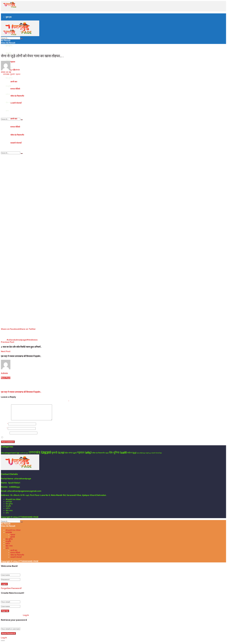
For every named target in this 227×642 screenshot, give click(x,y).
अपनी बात (13, 119)
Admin (17, 70)
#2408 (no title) (13, 499)
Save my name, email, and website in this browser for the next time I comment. (42, 437)
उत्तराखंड (6, 74)
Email (4, 428)
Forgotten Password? (11, 588)
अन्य (7, 110)
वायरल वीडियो (15, 127)
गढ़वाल (18, 74)
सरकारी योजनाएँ (15, 103)
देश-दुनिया (118, 452)
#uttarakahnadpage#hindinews (22, 340)
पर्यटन (8, 60)
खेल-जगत (9, 102)
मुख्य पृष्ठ (9, 17)
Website (5, 433)
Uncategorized (10, 453)
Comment (6, 420)
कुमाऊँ (12, 74)
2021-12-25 (6, 72)
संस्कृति (148, 453)
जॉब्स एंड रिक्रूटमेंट (17, 135)
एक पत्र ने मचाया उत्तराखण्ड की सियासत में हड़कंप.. (21, 392)
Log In (26, 615)
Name (4, 424)
